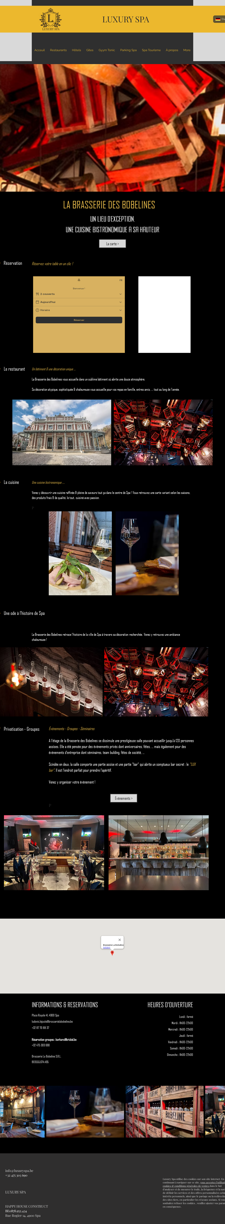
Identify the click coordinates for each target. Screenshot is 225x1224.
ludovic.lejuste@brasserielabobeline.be (52, 1021)
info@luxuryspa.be (19, 1170)
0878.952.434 (18, 1211)
